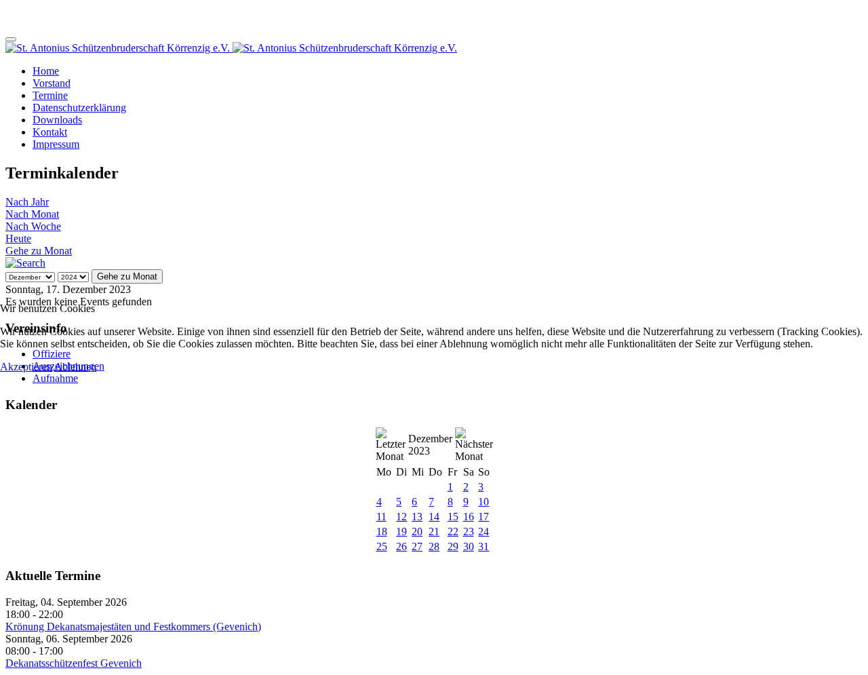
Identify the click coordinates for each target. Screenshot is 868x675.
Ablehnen (75, 366)
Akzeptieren (26, 366)
